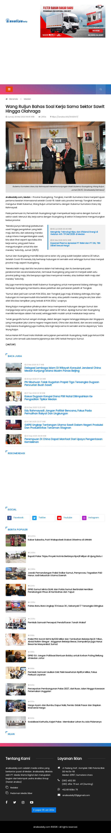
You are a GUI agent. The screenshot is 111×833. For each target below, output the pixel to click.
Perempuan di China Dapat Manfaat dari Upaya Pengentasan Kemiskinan (63, 440)
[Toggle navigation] (9, 89)
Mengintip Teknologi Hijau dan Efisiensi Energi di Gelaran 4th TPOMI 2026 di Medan (74, 233)
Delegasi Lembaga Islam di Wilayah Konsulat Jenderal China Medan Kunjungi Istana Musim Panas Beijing (63, 369)
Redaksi (14, 787)
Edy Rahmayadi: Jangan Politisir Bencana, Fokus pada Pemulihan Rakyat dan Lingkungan (58, 412)
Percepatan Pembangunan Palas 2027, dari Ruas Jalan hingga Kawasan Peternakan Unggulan (66, 690)
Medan (27, 99)
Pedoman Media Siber (21, 793)
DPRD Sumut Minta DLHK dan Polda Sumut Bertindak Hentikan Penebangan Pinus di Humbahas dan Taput (60, 590)
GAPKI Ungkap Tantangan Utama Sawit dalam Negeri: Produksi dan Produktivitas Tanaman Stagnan (64, 426)
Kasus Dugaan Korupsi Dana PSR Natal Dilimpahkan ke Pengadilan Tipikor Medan (58, 398)
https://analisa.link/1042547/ (65, 116)
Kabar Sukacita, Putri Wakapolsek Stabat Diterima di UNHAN (60, 539)
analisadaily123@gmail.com (76, 795)
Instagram (93, 517)
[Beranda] (16, 20)
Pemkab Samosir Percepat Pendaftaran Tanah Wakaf (57, 622)
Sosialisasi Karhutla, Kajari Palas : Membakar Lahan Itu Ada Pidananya (64, 721)
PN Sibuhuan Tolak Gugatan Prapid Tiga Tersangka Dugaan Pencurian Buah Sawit (62, 383)
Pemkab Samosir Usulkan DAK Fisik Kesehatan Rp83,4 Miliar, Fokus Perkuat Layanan (62, 673)
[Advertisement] (55, 63)
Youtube (67, 517)
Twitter (42, 517)
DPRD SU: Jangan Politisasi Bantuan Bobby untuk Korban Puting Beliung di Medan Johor (65, 657)
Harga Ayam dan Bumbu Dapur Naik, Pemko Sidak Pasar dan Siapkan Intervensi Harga (64, 706)
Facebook (18, 517)
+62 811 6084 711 (70, 789)
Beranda (13, 99)
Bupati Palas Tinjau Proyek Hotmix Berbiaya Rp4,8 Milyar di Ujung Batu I (65, 556)
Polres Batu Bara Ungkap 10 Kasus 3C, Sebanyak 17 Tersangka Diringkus (65, 605)
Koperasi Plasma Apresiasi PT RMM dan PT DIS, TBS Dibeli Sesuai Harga (75, 244)
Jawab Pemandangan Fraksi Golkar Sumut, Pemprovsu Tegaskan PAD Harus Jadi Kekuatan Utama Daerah (65, 574)
